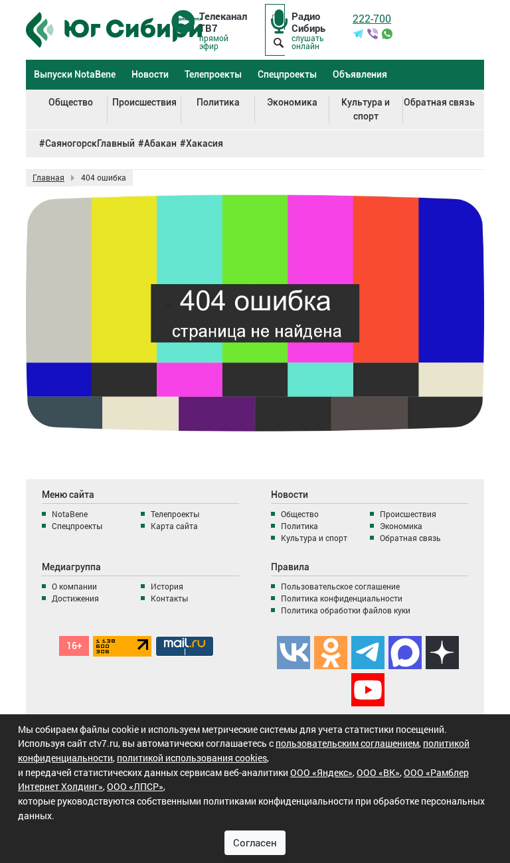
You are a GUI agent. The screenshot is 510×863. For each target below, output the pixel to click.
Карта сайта (174, 525)
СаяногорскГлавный (90, 143)
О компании (74, 586)
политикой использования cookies (192, 757)
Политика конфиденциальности (341, 598)
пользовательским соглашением (347, 743)
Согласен (255, 842)
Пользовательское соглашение (340, 586)
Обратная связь (439, 102)
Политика (218, 102)
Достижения (75, 598)
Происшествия (144, 102)
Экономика (292, 102)
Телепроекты (213, 74)
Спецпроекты (287, 74)
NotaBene (70, 514)
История (167, 586)
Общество (70, 102)
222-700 (372, 18)
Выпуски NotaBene (75, 74)
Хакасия (204, 143)
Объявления (360, 74)
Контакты (169, 598)
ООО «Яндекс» (321, 772)
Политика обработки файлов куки (345, 610)
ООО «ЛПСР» (135, 786)
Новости (150, 74)
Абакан (160, 143)
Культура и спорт (365, 109)
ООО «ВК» (378, 772)
